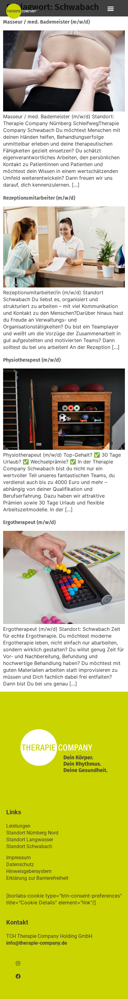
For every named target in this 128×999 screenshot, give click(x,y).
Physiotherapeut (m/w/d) (32, 360)
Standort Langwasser (29, 840)
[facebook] (18, 976)
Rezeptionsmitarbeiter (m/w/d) (39, 198)
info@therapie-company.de (36, 943)
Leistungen (18, 826)
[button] (110, 8)
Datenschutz (20, 864)
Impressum (18, 858)
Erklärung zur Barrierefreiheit (37, 878)
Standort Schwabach (29, 846)
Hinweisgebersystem (29, 871)
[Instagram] (18, 963)
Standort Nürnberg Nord (32, 833)
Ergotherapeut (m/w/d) (29, 522)
